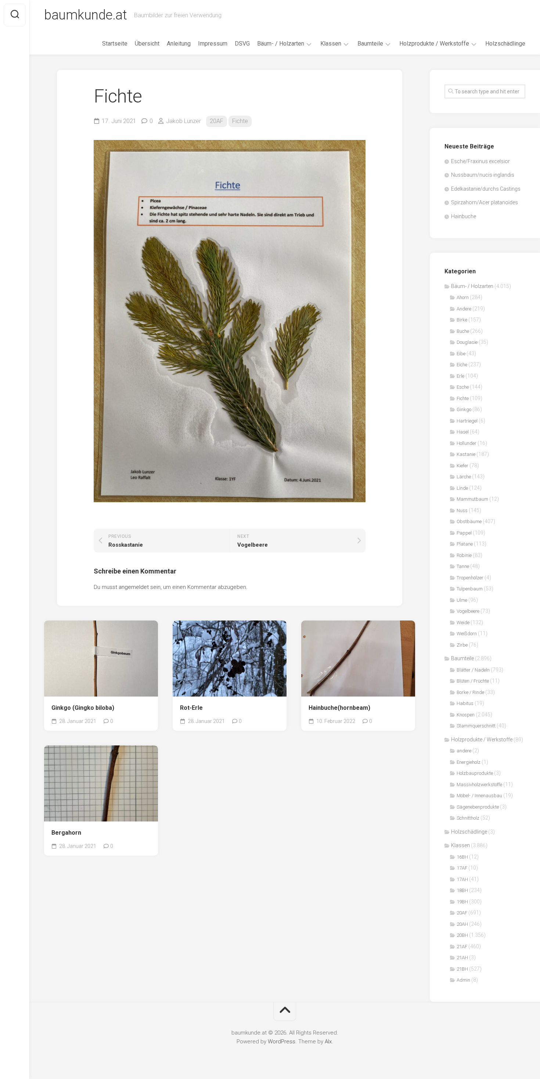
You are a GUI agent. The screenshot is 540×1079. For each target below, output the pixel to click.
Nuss (462, 510)
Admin (463, 980)
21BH (462, 969)
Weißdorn (467, 633)
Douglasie (467, 342)
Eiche (462, 364)
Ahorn (463, 297)
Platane (465, 544)
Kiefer (462, 465)
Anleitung (179, 43)
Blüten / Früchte (473, 681)
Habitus (465, 703)
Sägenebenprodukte (478, 807)
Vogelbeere (468, 611)
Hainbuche (463, 216)
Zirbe (462, 645)
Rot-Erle (191, 707)
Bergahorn (66, 832)
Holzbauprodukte (475, 773)
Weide (463, 622)
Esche (463, 387)
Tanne (463, 566)
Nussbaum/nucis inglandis (482, 175)
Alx (328, 1041)
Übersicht (147, 43)
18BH (462, 890)
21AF (462, 946)
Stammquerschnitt (476, 726)
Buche (463, 331)
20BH (462, 935)
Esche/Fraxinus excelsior (480, 161)
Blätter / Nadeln (473, 670)
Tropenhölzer (470, 577)
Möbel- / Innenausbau (479, 795)
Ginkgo (464, 409)
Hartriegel (467, 421)
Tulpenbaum (470, 588)
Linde (462, 488)
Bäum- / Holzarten (280, 43)
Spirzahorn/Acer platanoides (484, 202)
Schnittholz (468, 818)
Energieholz (468, 762)
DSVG (242, 43)
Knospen (466, 714)
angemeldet (134, 587)
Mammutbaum (472, 499)
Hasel (463, 432)
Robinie (464, 555)
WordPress (281, 1041)
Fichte (240, 121)
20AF (216, 121)
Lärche (464, 476)
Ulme (462, 600)
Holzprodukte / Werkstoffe (434, 43)
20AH (462, 924)
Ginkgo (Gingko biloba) (82, 707)
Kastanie (466, 454)
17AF (462, 868)
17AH (462, 879)
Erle (460, 376)
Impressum (212, 43)
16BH (462, 857)
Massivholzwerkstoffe (479, 784)
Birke (462, 320)
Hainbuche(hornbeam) (339, 707)
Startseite (114, 43)
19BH (462, 901)
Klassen (330, 43)
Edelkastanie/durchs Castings (486, 189)
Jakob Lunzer (183, 121)
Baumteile (370, 43)
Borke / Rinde (470, 692)
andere (464, 750)
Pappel (464, 533)
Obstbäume (469, 521)
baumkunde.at (85, 15)
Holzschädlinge (505, 43)
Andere (464, 309)
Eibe (461, 353)
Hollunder (466, 443)
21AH (462, 957)
